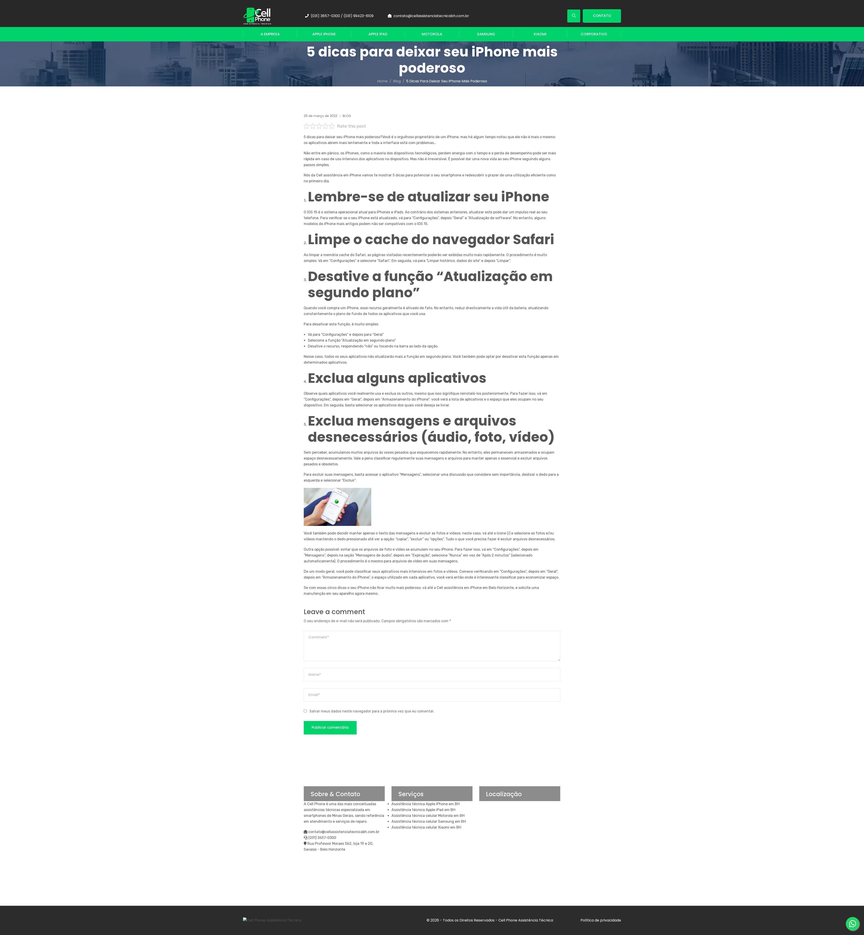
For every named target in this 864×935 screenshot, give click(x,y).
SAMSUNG (486, 34)
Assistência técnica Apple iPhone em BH (426, 804)
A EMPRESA (270, 34)
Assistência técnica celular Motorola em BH (428, 815)
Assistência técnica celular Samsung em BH (429, 821)
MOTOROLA (432, 34)
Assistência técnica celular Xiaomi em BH (426, 827)
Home (382, 81)
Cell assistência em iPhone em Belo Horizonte (475, 588)
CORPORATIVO (594, 34)
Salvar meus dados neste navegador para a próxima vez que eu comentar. (371, 711)
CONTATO (602, 15)
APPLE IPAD (378, 34)
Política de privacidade (600, 920)
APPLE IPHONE (324, 34)
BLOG (347, 116)
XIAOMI (539, 34)
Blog (397, 81)
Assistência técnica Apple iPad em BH (423, 810)
